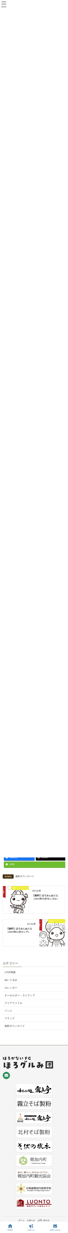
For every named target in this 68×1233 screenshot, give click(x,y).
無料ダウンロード (24, 876)
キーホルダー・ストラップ (20, 995)
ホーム (21, 1220)
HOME (10, 1230)
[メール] (6, 1075)
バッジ (8, 1010)
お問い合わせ (44, 1220)
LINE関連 (10, 972)
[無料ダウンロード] (16, 899)
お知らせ (31, 1220)
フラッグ (10, 1018)
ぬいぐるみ (11, 980)
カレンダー (11, 987)
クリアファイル (13, 1003)
